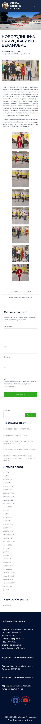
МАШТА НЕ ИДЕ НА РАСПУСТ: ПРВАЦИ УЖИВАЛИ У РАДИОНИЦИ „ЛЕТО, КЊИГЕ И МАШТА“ (19, 458)
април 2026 (7, 479)
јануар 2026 (7, 489)
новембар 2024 (8, 534)
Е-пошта (7, 357)
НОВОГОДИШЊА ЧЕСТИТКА (19, 297)
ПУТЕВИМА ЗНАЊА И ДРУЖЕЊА (15, 435)
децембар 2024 (8, 531)
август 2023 (7, 586)
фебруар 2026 (8, 486)
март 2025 (6, 521)
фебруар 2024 (8, 566)
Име (6, 346)
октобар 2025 (8, 500)
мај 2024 (6, 555)
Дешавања (26, 54)
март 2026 (6, 483)
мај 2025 (6, 514)
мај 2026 (6, 476)
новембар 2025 (8, 496)
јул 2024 (6, 548)
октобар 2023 (8, 579)
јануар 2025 (7, 528)
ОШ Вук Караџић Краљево (15, 6)
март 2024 (7, 562)
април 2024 (7, 559)
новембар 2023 (8, 576)
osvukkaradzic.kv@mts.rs (13, 648)
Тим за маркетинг (12, 51)
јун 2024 (6, 552)
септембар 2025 (9, 503)
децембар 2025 (8, 493)
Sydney (30, 720)
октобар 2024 (8, 538)
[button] (34, 6)
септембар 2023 (9, 583)
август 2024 (7, 545)
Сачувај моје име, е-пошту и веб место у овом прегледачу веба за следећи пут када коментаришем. (20, 383)
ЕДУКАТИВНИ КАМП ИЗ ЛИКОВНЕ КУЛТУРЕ (19, 450)
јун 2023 (6, 593)
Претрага (6, 410)
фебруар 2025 (8, 524)
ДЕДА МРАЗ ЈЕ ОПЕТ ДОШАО (21, 291)
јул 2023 (6, 590)
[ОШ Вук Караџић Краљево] (5, 5)
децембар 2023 (8, 572)
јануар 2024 (7, 569)
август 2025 (7, 507)
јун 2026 (6, 472)
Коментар (8, 326)
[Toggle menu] (38, 6)
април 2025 (7, 517)
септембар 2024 (9, 541)
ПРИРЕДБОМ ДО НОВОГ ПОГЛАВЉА (17, 429)
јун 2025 (6, 510)
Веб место (7, 368)
